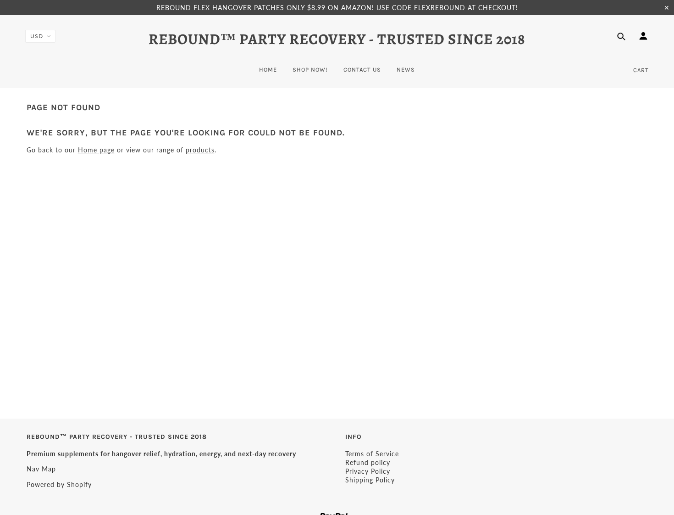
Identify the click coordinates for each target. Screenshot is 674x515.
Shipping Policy (370, 480)
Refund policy (367, 462)
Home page (96, 150)
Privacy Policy (367, 471)
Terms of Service (372, 454)
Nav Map (41, 469)
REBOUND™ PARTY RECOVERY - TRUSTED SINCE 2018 (337, 39)
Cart (641, 70)
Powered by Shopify (59, 484)
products (200, 150)
